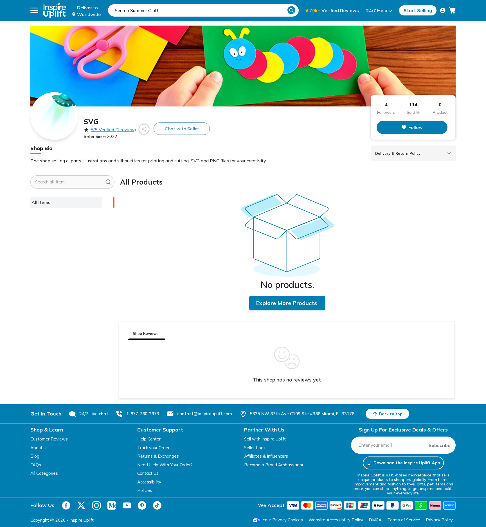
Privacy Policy (439, 520)
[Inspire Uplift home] (55, 10)
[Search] (291, 10)
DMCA (375, 520)
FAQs (35, 464)
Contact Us (148, 473)
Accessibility (149, 482)
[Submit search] (108, 182)
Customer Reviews (49, 439)
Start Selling (418, 10)
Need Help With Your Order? (165, 464)
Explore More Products (286, 302)
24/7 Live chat (93, 413)
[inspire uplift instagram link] (96, 505)
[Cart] (452, 10)
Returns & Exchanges (158, 456)
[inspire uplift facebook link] (66, 505)
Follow (415, 127)
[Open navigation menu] (34, 10)
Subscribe (440, 445)
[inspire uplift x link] (81, 505)
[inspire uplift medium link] (111, 505)
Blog (34, 456)
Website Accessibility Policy (336, 520)
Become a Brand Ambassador (273, 464)
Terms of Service (403, 520)
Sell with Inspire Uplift (265, 439)
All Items (41, 202)
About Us (39, 447)
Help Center (149, 439)
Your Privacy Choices (283, 520)
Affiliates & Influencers (266, 456)
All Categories (44, 473)
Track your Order (153, 447)
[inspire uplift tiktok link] (157, 505)
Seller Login (255, 447)
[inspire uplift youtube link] (127, 505)
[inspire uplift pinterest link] (142, 505)
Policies (144, 490)
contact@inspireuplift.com (204, 413)
